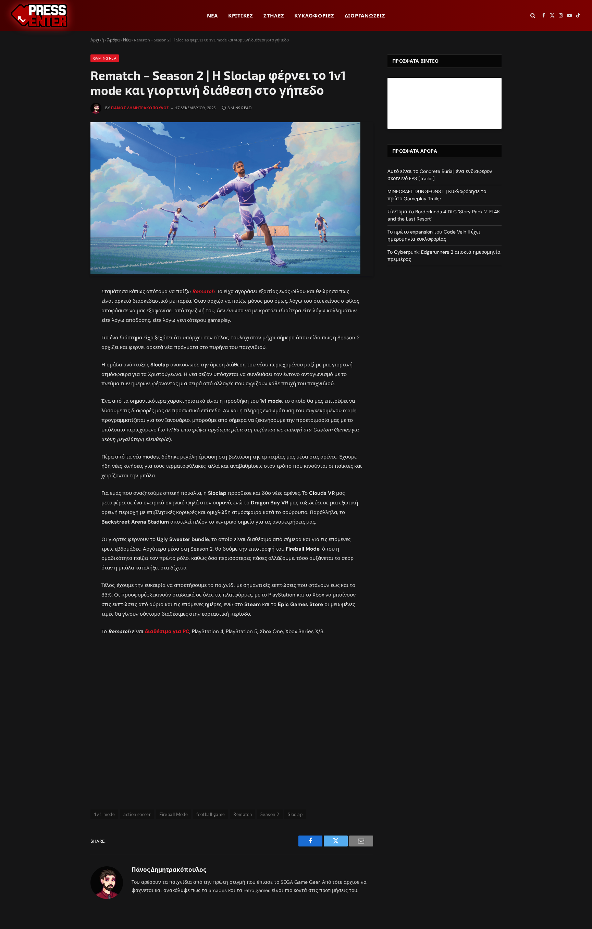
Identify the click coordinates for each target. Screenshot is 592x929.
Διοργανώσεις (365, 15)
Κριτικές (240, 15)
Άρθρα (113, 39)
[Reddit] (67, 342)
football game (210, 814)
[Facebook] (67, 311)
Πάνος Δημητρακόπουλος (140, 107)
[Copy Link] (67, 372)
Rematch (203, 291)
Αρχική (97, 39)
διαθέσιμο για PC (167, 631)
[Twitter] (67, 326)
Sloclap (295, 814)
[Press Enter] (39, 15)
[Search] (533, 15)
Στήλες (273, 15)
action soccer (137, 814)
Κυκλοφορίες (314, 15)
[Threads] (67, 357)
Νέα (212, 15)
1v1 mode (104, 814)
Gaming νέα (104, 58)
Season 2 (269, 814)
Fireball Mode (173, 814)
